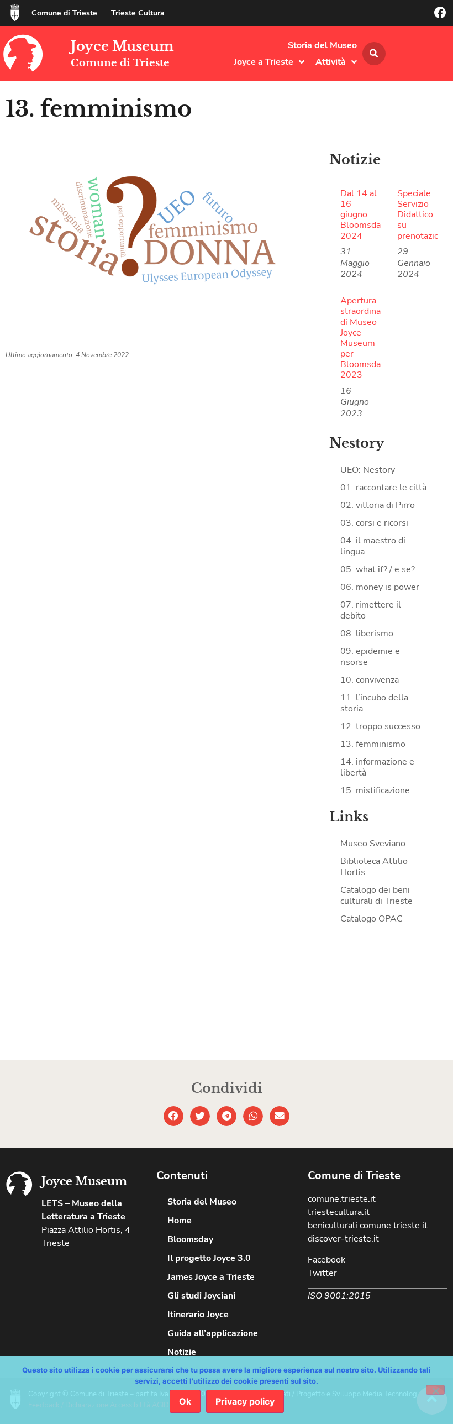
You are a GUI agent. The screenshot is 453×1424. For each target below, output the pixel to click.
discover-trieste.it (343, 1239)
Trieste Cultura (138, 13)
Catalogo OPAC (371, 919)
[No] (435, 1390)
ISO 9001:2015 (339, 1296)
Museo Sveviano (372, 843)
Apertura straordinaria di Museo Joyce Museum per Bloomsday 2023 (365, 338)
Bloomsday (190, 1239)
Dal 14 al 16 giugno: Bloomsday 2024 (362, 214)
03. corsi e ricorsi (374, 523)
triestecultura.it (339, 1212)
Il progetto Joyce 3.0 (209, 1258)
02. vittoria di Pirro (377, 505)
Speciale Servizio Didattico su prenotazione (423, 214)
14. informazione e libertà (377, 767)
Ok (185, 1401)
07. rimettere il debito (370, 610)
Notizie (181, 1352)
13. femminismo (372, 744)
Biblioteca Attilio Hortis (374, 866)
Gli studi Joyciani (201, 1296)
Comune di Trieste (64, 13)
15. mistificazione (375, 790)
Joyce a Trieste (263, 62)
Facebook (326, 1260)
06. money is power (379, 587)
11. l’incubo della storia (374, 703)
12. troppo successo (380, 726)
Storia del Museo (322, 45)
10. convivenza (369, 680)
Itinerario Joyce (198, 1314)
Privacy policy (245, 1401)
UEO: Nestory (367, 470)
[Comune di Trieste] (15, 12)
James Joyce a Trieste (211, 1277)
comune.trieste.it (342, 1199)
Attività (330, 62)
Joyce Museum (122, 46)
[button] (374, 53)
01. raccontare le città (383, 487)
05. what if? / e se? (377, 569)
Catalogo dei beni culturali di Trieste (376, 895)
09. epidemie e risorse (370, 656)
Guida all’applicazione (212, 1333)
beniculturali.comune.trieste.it (368, 1225)
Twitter (322, 1273)
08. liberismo (366, 633)
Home (179, 1220)
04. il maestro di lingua (372, 546)
